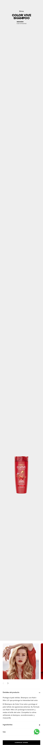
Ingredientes (7, 725)
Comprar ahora (21, 742)
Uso (4, 732)
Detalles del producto (11, 692)
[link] (21, 22)
